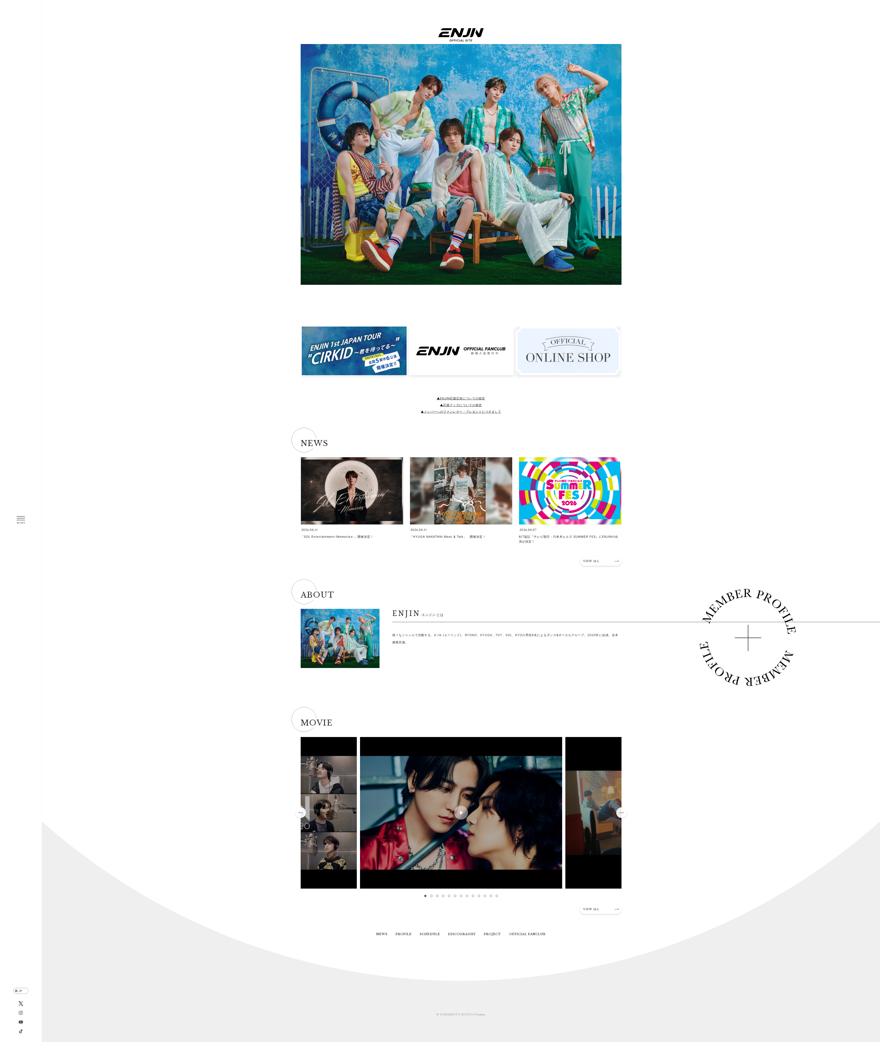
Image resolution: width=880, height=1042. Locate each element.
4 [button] (443, 896)
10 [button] (479, 896)
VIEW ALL (591, 561)
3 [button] (437, 896)
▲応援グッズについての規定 (461, 405)
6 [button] (455, 896)
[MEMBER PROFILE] (747, 637)
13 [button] (497, 896)
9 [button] (473, 896)
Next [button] (621, 812)
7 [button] (461, 896)
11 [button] (485, 896)
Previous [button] (300, 812)
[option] (354, 353)
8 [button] (467, 896)
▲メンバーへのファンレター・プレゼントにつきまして (461, 411)
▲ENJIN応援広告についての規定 (461, 398)
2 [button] (431, 896)
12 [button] (491, 896)
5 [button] (449, 896)
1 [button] (425, 896)
